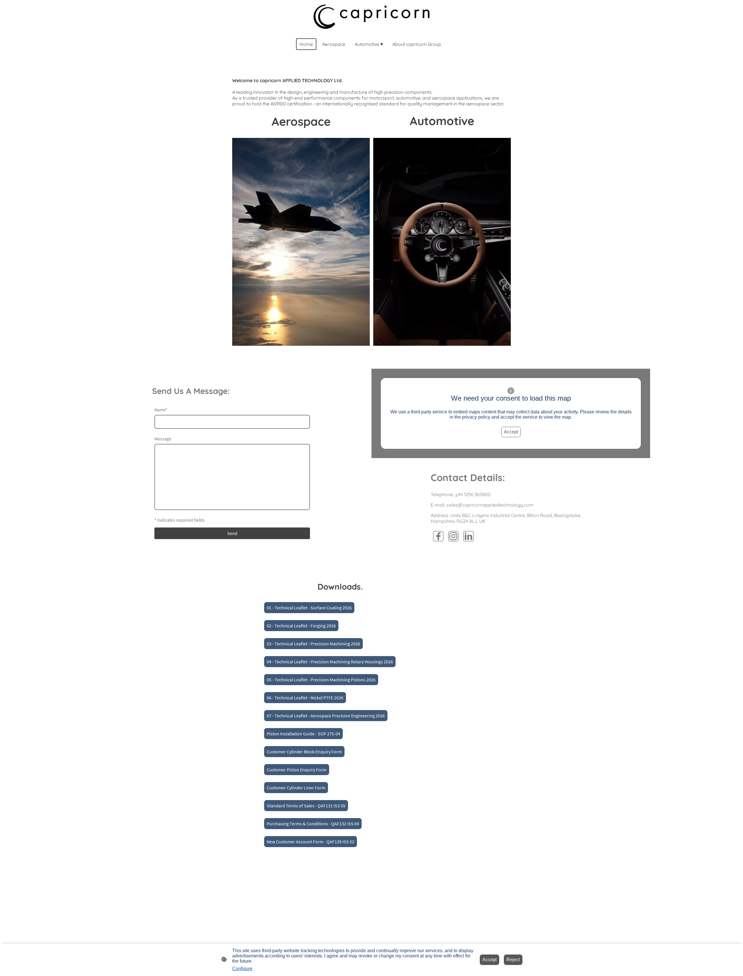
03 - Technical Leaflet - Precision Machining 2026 (313, 644)
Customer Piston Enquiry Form (297, 769)
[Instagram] (453, 536)
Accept (511, 431)
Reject (513, 959)
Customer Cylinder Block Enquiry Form (304, 751)
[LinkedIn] (468, 536)
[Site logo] (371, 16)
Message (162, 439)
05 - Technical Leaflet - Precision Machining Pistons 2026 (321, 680)
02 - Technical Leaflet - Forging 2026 (301, 626)
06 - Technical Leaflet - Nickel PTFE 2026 (305, 698)
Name (160, 410)
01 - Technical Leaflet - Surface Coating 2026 (309, 608)
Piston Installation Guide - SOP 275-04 (303, 733)
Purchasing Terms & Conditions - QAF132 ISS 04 (313, 823)
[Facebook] (438, 536)
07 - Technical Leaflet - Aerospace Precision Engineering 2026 (326, 716)
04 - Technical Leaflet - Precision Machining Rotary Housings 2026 (330, 662)
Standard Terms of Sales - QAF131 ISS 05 (306, 805)
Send (232, 533)
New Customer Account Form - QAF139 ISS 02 (310, 841)
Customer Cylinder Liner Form (296, 787)
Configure (242, 968)
